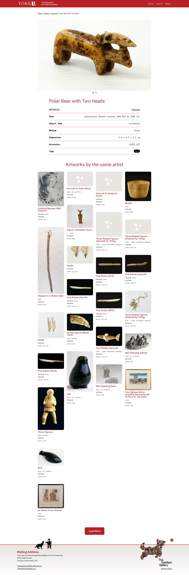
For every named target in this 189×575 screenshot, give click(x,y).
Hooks (41, 339)
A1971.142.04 (72, 306)
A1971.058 (100, 395)
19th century (72, 338)
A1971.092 (42, 477)
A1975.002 (129, 212)
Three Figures (45, 432)
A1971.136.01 (43, 346)
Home (150, 3)
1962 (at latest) (132, 356)
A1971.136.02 (72, 272)
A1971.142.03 (43, 380)
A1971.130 (42, 441)
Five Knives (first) (105, 276)
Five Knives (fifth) (105, 310)
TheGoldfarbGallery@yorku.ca (29, 566)
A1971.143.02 (101, 250)
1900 (127, 207)
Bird (40, 467)
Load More (94, 531)
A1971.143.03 (130, 247)
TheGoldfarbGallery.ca (26, 569)
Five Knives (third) (47, 371)
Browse (46, 13)
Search (159, 3)
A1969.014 (42, 519)
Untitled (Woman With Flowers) (49, 209)
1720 (127, 400)
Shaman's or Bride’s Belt (50, 295)
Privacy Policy (166, 569)
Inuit (137, 151)
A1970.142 (129, 406)
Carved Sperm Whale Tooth (78, 333)
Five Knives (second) (136, 274)
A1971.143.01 (130, 326)
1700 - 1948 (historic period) (109, 244)
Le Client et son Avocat (50, 510)
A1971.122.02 (101, 357)
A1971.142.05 (101, 319)
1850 (39, 514)
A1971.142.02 (130, 283)
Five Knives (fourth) (77, 297)
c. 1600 (70, 233)
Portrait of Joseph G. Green (107, 194)
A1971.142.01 (101, 285)
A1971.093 (71, 403)
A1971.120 (71, 344)
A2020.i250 (100, 204)
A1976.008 (71, 239)
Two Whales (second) (107, 348)
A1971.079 (129, 362)
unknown (99, 199)
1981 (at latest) (74, 192)
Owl (69, 394)
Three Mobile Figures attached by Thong (107, 239)
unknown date (43, 214)
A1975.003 (42, 305)
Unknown (54, 13)
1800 (39, 299)
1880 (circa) (43, 435)
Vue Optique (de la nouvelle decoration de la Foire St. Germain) (137, 394)
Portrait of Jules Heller (79, 188)
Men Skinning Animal (136, 352)
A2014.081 (42, 219)
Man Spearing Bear (106, 386)
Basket (128, 203)
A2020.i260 (71, 197)
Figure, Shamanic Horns (79, 229)
